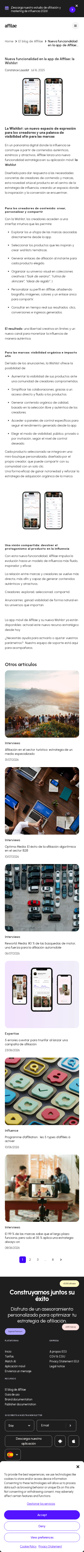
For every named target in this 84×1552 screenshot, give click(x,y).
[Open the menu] (75, 25)
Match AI (10, 1361)
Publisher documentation (20, 1404)
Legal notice (57, 1366)
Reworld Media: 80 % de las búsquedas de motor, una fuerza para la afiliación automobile (40, 945)
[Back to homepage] (11, 26)
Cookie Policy (28, 1546)
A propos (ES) (58, 1351)
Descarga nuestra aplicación (28, 1441)
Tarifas (9, 1356)
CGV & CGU (57, 1356)
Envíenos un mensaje (18, 1371)
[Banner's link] (72, 10)
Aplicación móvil (15, 1366)
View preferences (42, 1537)
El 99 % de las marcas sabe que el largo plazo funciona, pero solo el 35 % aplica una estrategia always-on (39, 1238)
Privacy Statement (50, 1546)
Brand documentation (18, 1399)
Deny (42, 1526)
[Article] (42, 704)
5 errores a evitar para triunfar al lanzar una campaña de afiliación (36, 1042)
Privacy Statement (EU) (64, 1361)
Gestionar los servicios (41, 1504)
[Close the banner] (76, 6)
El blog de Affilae (30, 41)
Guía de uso (12, 1394)
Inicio (8, 1351)
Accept (42, 1515)
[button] (78, 1466)
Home (9, 41)
